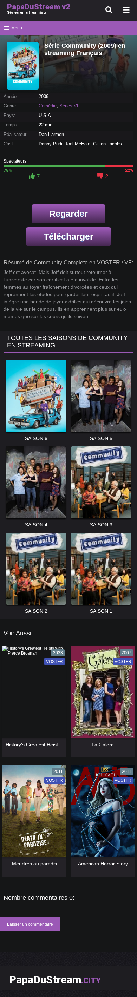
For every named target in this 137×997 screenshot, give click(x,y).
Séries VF (69, 106)
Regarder (68, 213)
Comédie (48, 106)
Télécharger (68, 236)
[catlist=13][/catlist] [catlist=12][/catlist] (32, 694)
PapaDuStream (55, 979)
